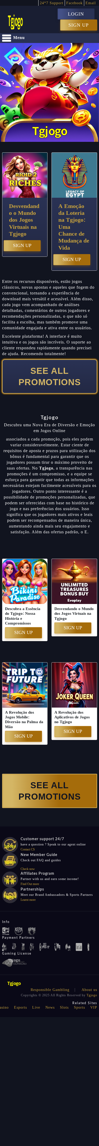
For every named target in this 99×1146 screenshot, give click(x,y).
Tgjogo (92, 995)
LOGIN (76, 14)
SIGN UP (78, 25)
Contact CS (28, 849)
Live (36, 1007)
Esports (20, 1007)
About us (89, 990)
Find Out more (30, 884)
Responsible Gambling (50, 990)
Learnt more (28, 900)
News (50, 1007)
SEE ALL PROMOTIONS (49, 376)
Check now (28, 869)
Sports (79, 1007)
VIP (93, 1007)
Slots (64, 1007)
